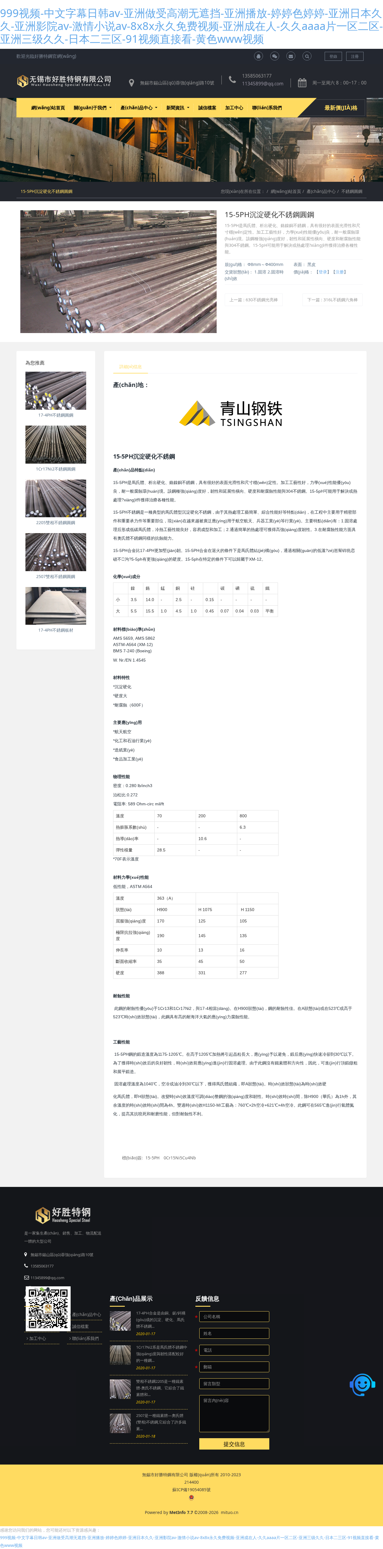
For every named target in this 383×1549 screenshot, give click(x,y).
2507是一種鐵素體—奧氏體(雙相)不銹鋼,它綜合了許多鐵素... (161, 1422)
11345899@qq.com (262, 84)
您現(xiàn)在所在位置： (243, 191)
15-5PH (152, 1158)
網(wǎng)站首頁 (48, 108)
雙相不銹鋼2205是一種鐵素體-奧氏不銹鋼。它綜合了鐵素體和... (160, 1388)
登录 (323, 272)
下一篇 (332, 299)
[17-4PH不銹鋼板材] (55, 606)
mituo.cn (229, 1512)
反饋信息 (207, 1298)
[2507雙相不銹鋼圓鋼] (55, 552)
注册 (339, 272)
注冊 (355, 56)
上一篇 (254, 299)
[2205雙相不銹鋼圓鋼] (55, 498)
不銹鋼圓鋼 (351, 191)
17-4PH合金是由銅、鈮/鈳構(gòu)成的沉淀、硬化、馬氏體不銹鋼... (161, 1319)
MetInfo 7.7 (181, 1512)
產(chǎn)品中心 (321, 191)
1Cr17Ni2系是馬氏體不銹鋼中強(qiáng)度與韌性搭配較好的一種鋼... (161, 1353)
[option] (191, 140)
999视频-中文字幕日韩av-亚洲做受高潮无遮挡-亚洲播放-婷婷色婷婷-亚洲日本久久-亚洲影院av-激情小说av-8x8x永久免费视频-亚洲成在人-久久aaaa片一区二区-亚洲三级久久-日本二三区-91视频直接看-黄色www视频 (191, 26)
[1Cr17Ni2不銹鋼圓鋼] (55, 445)
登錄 (333, 56)
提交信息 (234, 1443)
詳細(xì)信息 (130, 366)
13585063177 (257, 76)
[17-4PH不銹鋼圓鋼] (55, 391)
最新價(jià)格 (341, 107)
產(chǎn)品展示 (131, 1298)
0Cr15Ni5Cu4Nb (180, 1158)
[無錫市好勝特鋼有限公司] (63, 81)
